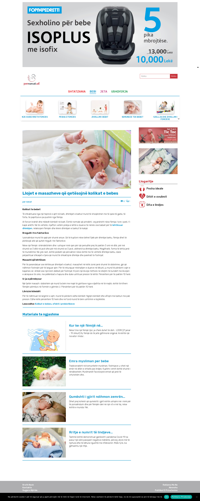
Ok (166, 497)
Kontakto (27, 487)
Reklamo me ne (170, 485)
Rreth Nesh (28, 485)
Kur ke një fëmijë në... (86, 325)
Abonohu (173, 487)
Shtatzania (77, 91)
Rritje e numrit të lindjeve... (91, 432)
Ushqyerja (119, 91)
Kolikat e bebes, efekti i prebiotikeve (55, 304)
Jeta (103, 91)
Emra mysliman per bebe (89, 361)
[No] (196, 497)
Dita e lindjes (155, 204)
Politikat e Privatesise (166, 490)
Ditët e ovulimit (156, 196)
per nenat (27, 202)
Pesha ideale (154, 188)
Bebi (93, 91)
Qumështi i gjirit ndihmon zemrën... (97, 397)
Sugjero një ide (29, 490)
